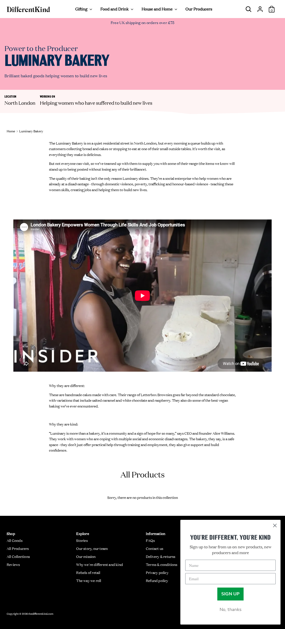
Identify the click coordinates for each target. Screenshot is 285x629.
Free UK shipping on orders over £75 (143, 22)
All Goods (14, 540)
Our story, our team (92, 548)
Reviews (13, 564)
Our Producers (198, 9)
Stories (82, 540)
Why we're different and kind (99, 564)
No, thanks (231, 609)
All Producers (18, 548)
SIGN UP (230, 594)
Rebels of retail (88, 572)
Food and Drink (115, 9)
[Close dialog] (275, 525)
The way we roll (88, 580)
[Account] (260, 7)
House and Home (157, 9)
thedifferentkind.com (40, 613)
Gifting (81, 9)
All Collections (18, 556)
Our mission (86, 556)
